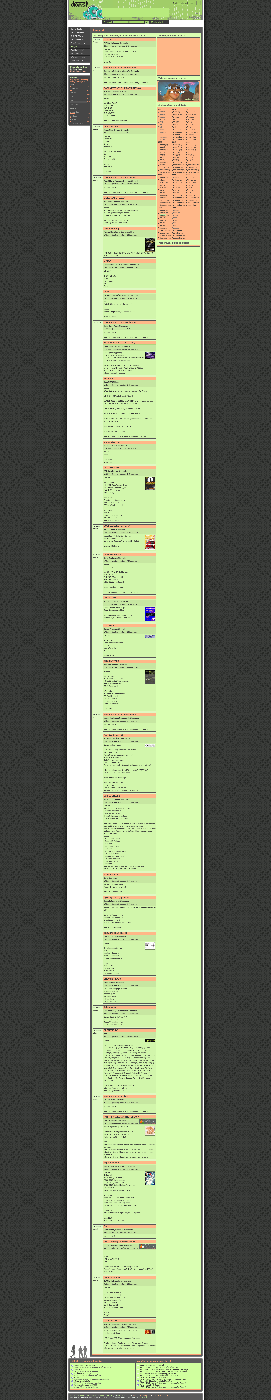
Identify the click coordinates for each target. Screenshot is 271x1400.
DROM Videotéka (77, 40)
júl (175, 127)
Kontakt (128, 1395)
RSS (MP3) (164, 1395)
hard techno (74, 104)
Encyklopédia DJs (77, 50)
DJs (114, 1395)
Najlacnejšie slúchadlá (141, 1395)
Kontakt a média (77, 61)
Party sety (78, 1369)
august (176, 130)
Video (102, 1395)
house (72, 96)
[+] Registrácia (155, 22)
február (177, 114)
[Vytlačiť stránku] (163, 22)
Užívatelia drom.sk (78, 57)
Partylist (74, 47)
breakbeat (73, 116)
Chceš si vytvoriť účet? (79, 71)
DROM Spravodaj (77, 33)
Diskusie (120, 1395)
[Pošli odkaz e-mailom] (166, 22)
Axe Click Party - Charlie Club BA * (120, 1241)
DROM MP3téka (77, 36)
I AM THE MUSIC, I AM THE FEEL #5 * (121, 1117)
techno (72, 100)
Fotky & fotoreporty (78, 43)
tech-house (74, 92)
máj (175, 122)
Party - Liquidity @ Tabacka (151, 1385)
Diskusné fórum (77, 54)
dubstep (73, 120)
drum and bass (75, 112)
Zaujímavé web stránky (83, 1373)
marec (176, 117)
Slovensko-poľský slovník (84, 1365)
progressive (74, 88)
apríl (161, 119)
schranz (73, 108)
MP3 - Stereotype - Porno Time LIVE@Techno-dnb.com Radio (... (165, 1369)
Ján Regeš (142, 1397)
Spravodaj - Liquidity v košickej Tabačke (156, 1381)
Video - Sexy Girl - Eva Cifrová (152, 1365)
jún (175, 124)
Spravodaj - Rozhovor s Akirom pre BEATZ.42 (158, 1373)
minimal (72, 84)
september (178, 132)
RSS (154, 1395)
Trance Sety (79, 1377)
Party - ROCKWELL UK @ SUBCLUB (154, 1377)
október (177, 135)
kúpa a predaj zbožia (82, 1381)
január (176, 112)
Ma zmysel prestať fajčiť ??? (85, 1385)
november (178, 137)
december (178, 140)
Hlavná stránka (76, 29)
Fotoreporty (89, 1395)
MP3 (97, 1395)
